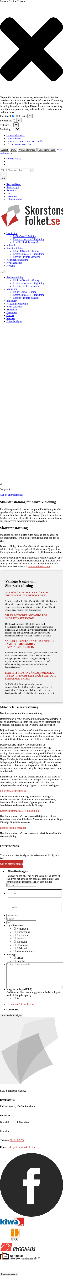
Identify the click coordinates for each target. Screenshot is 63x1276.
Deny (13, 150)
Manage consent (9, 1274)
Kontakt (10, 265)
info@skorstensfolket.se (22, 1147)
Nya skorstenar (14, 262)
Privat (20, 957)
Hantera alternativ (15, 135)
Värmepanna (23, 932)
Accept (4, 150)
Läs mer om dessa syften (19, 144)
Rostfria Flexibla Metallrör (26, 256)
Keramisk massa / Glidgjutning (28, 239)
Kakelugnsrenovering (17, 259)
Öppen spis (22, 945)
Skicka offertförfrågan (11, 1015)
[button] (31, 49)
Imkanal (21, 938)
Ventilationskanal (25, 951)
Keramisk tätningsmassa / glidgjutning (19, 810)
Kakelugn (22, 941)
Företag (21, 961)
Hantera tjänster (14, 138)
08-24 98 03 (17, 1140)
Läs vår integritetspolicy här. (20, 1004)
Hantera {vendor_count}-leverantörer (25, 141)
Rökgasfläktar (13, 184)
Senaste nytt (12, 187)
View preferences (27, 150)
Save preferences (47, 150)
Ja (18, 998)
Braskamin (22, 935)
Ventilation (11, 233)
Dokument (11, 196)
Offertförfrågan (14, 199)
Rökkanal (22, 948)
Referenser (11, 190)
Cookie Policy (13, 158)
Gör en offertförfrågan (11, 494)
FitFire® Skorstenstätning (26, 251)
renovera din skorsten (39, 566)
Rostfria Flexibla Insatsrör (26, 242)
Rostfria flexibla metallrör (26, 286)
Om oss (10, 193)
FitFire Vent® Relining (24, 236)
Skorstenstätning (14, 248)
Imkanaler (11, 245)
